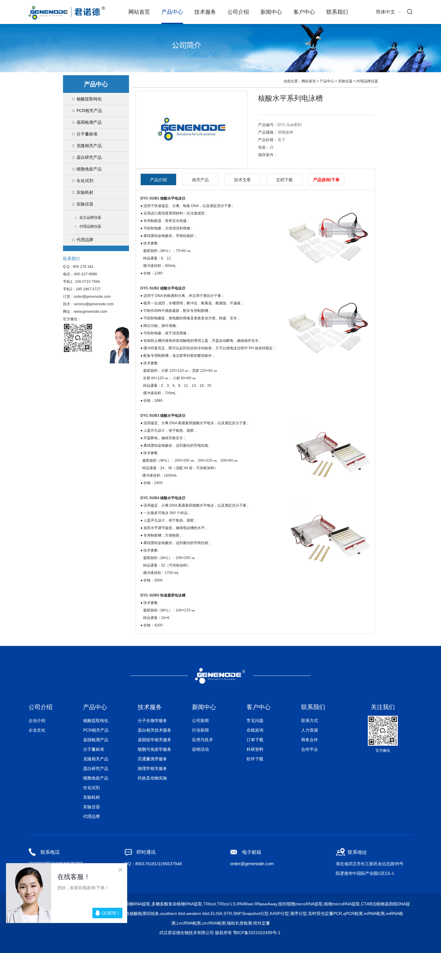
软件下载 (255, 758)
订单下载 (255, 739)
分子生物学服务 (152, 720)
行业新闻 (200, 730)
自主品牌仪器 (90, 217)
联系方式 (309, 720)
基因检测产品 (95, 739)
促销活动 (200, 749)
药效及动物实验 (152, 778)
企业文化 (36, 730)
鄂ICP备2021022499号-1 (256, 932)
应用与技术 (202, 739)
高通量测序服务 (152, 758)
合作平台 (309, 749)
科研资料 (255, 749)
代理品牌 (91, 816)
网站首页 (139, 12)
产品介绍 (158, 179)
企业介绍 (36, 720)
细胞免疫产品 (95, 778)
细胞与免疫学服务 (154, 749)
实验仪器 (345, 81)
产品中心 (172, 12)
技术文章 (242, 179)
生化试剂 (91, 787)
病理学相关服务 (152, 768)
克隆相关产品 (95, 758)
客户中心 (304, 12)
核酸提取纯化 (95, 720)
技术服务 (205, 12)
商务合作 (309, 739)
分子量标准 (93, 749)
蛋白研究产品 (95, 768)
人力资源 (309, 730)
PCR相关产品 (96, 730)
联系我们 (337, 12)
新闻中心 (271, 12)
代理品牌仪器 (90, 226)
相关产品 (200, 179)
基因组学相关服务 (154, 739)
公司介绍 (238, 12)
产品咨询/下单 (326, 179)
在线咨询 (255, 730)
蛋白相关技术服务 (154, 730)
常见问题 (255, 720)
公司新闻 (200, 720)
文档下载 (284, 179)
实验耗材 (91, 797)
